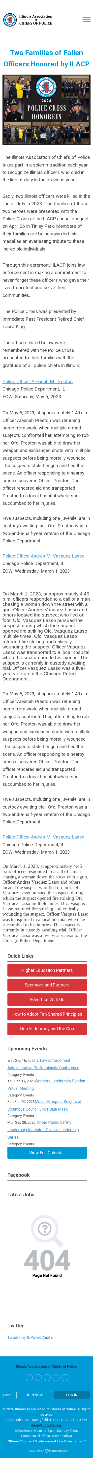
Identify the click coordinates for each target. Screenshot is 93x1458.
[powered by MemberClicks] (47, 1451)
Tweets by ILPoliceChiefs (30, 1337)
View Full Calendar (47, 1152)
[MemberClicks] (27, 19)
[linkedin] (56, 1377)
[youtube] (65, 1377)
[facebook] (29, 1377)
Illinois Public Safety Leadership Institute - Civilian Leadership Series (43, 1130)
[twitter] (38, 1377)
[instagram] (47, 1377)
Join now (34, 1395)
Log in (71, 1395)
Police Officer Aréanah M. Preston (37, 381)
